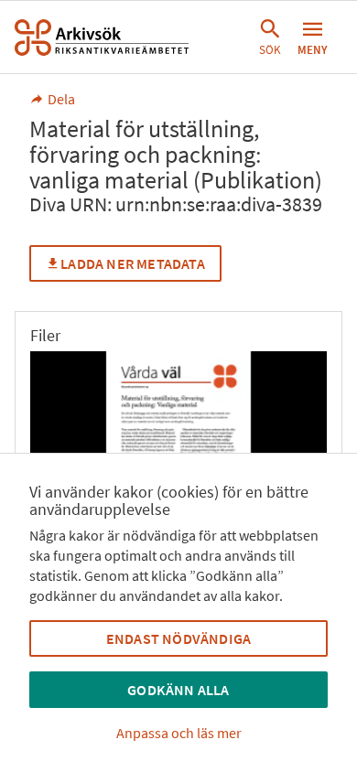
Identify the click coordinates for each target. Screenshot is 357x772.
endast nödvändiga (178, 638)
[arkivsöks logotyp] (102, 37)
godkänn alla (178, 690)
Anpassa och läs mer (179, 733)
